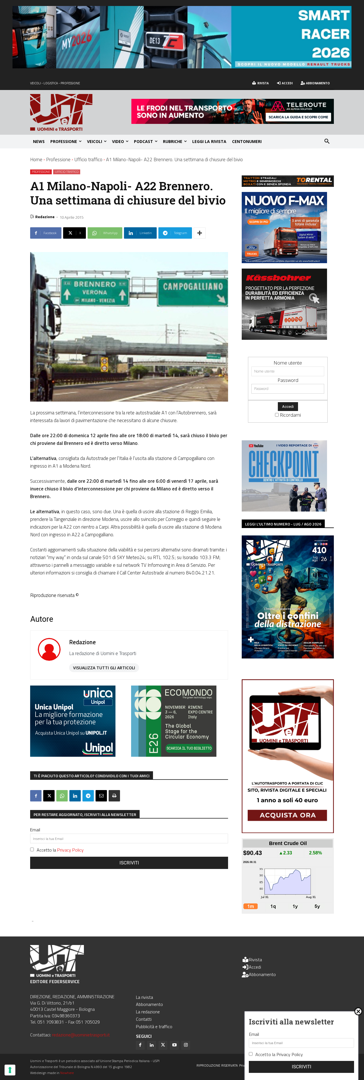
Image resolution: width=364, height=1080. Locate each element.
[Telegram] (88, 795)
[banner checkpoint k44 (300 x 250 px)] (284, 509)
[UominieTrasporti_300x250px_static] (284, 338)
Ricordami (290, 415)
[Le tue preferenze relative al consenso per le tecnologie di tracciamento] (10, 1070)
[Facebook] (36, 795)
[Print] (114, 795)
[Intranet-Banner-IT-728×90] (232, 122)
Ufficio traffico (88, 159)
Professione (58, 159)
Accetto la (60, 849)
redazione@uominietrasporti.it (81, 1034)
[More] (200, 233)
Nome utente (288, 362)
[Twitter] (163, 1045)
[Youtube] (174, 1045)
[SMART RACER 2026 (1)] (182, 66)
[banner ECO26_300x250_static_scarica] (173, 755)
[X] (49, 795)
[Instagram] (185, 1045)
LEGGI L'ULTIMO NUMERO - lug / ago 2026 (283, 524)
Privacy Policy (70, 849)
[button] (327, 141)
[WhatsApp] (62, 795)
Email (35, 829)
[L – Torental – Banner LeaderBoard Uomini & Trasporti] (288, 185)
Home (36, 159)
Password (288, 380)
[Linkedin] (75, 795)
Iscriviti (129, 863)
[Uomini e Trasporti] (80, 112)
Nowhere (67, 1072)
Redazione (45, 217)
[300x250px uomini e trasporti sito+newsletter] (284, 261)
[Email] (101, 795)
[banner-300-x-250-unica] (72, 755)
